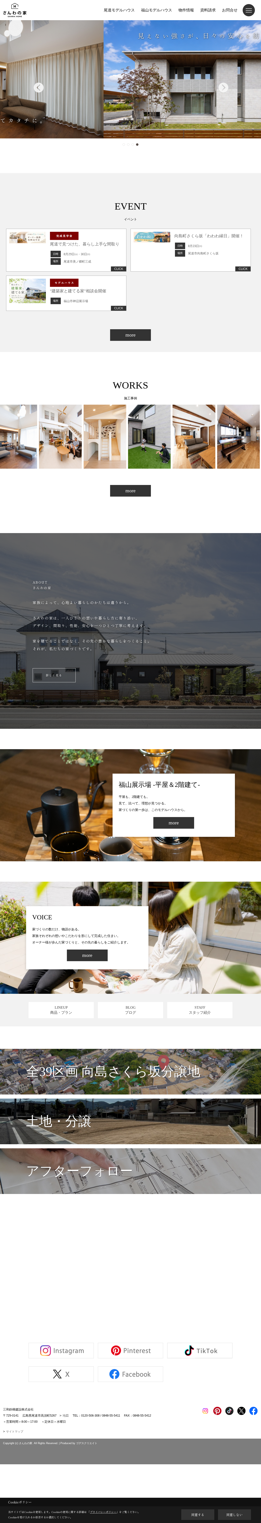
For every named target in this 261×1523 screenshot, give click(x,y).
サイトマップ (14, 1431)
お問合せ (230, 10)
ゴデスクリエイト (86, 1443)
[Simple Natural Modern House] (222, 437)
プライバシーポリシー (103, 1512)
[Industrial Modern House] (133, 437)
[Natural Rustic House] (88, 437)
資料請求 (208, 10)
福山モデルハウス (156, 10)
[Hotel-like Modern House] (44, 437)
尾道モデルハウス (119, 10)
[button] (124, 144)
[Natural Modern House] (177, 437)
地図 (66, 1415)
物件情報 (186, 10)
